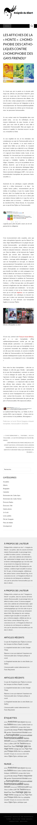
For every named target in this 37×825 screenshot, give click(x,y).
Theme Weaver (26, 819)
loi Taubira (21, 743)
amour (5, 722)
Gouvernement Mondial (19, 732)
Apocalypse (21, 722)
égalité (25, 756)
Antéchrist (12, 722)
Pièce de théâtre (8, 522)
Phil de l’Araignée (22, 421)
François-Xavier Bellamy (26, 336)
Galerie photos (7, 509)
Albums (5, 485)
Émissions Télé (7, 505)
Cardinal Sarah (26, 724)
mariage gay (21, 746)
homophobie (6, 423)
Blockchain (28, 722)
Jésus (6, 743)
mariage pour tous (19, 749)
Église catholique (18, 756)
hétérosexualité (23, 741)
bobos (10, 724)
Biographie (6, 488)
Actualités (6, 482)
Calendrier (6, 492)
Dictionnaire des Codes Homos (12, 499)
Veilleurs (6, 756)
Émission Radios (8, 502)
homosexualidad (26, 735)
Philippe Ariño (12, 751)
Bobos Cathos (17, 724)
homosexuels (13, 741)
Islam (30, 741)
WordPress (28, 816)
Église (11, 756)
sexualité (6, 754)
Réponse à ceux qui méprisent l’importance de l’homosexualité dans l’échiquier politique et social (18, 656)
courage (20, 727)
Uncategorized (7, 526)
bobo (5, 724)
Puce (22, 751)
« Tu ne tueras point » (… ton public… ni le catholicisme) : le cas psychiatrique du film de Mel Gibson (18, 438)
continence (14, 727)
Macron (28, 743)
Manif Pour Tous (9, 746)
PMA (19, 751)
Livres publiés (7, 516)
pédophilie (27, 751)
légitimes (19, 292)
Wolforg (24, 821)
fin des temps (12, 730)
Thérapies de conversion (16, 753)
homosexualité (15, 423)
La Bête (10, 743)
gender (9, 732)
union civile (25, 753)
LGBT (15, 743)
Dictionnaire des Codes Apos (11, 495)
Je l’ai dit (13, 421)
